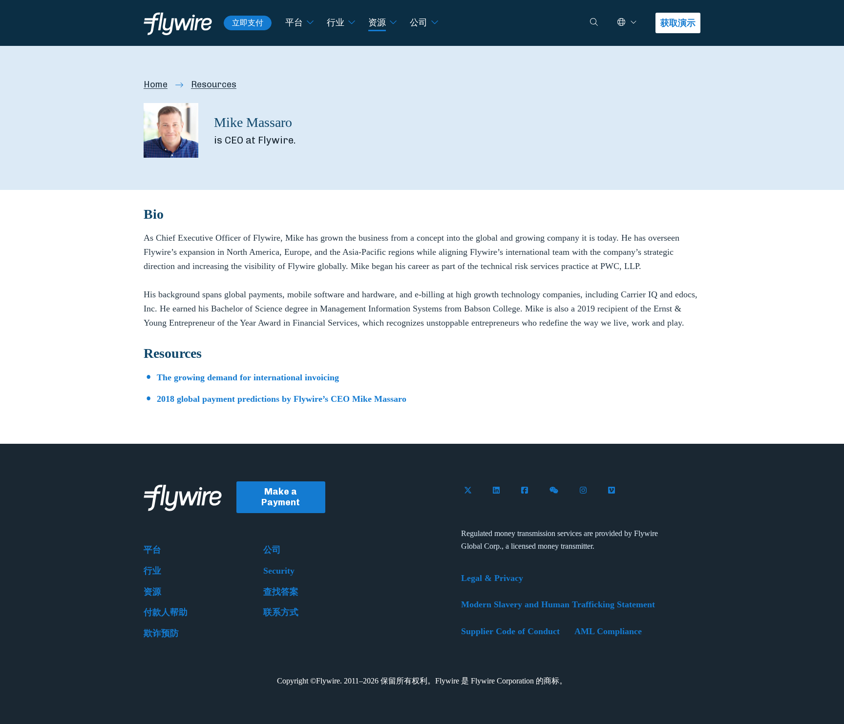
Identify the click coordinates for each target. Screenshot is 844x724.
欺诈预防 (161, 633)
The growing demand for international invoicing (248, 377)
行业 (335, 22)
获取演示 (678, 23)
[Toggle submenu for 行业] (352, 23)
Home (156, 84)
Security (279, 571)
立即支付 (247, 22)
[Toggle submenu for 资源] (393, 23)
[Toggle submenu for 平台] (310, 23)
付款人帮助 (166, 612)
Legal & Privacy (492, 578)
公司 (418, 22)
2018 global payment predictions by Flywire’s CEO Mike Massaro (281, 399)
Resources (213, 84)
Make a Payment (280, 497)
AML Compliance (608, 631)
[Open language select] (633, 22)
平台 (294, 22)
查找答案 (280, 592)
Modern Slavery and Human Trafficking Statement (558, 604)
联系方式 (280, 612)
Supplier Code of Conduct (510, 631)
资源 (377, 22)
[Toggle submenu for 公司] (435, 23)
